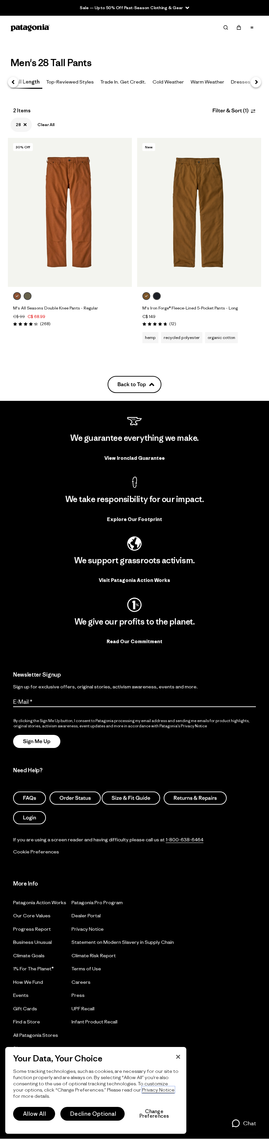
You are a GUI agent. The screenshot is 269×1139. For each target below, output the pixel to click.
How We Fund (28, 982)
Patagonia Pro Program (97, 902)
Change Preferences (154, 1113)
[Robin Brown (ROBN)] (17, 296)
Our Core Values (32, 915)
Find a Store (26, 1021)
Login (29, 817)
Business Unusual (32, 942)
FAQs (29, 798)
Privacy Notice (88, 928)
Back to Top (131, 384)
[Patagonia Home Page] (30, 28)
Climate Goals (29, 955)
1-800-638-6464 (184, 839)
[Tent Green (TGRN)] (27, 296)
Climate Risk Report (94, 955)
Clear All (45, 124)
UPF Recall (83, 1008)
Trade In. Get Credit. (123, 82)
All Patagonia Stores (35, 1035)
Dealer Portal (86, 915)
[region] (95, 1090)
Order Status (75, 798)
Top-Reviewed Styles (70, 82)
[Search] (225, 27)
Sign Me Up (37, 741)
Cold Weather (168, 82)
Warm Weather (207, 82)
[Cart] (238, 27)
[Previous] (13, 82)
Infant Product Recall (94, 1021)
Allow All (34, 1113)
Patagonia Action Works (39, 902)
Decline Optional (93, 1113)
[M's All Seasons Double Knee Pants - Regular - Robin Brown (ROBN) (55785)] (70, 212)
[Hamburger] (252, 27)
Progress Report (32, 928)
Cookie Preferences (36, 852)
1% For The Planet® (33, 968)
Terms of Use (86, 968)
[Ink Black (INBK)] (157, 296)
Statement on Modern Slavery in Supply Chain (123, 942)
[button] (243, 1123)
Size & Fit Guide (131, 798)
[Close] (178, 1057)
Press (78, 995)
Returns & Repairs (195, 798)
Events (21, 995)
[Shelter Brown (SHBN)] (146, 296)
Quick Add (70, 275)
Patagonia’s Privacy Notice (183, 725)
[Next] (256, 82)
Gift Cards (25, 1008)
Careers (81, 982)
